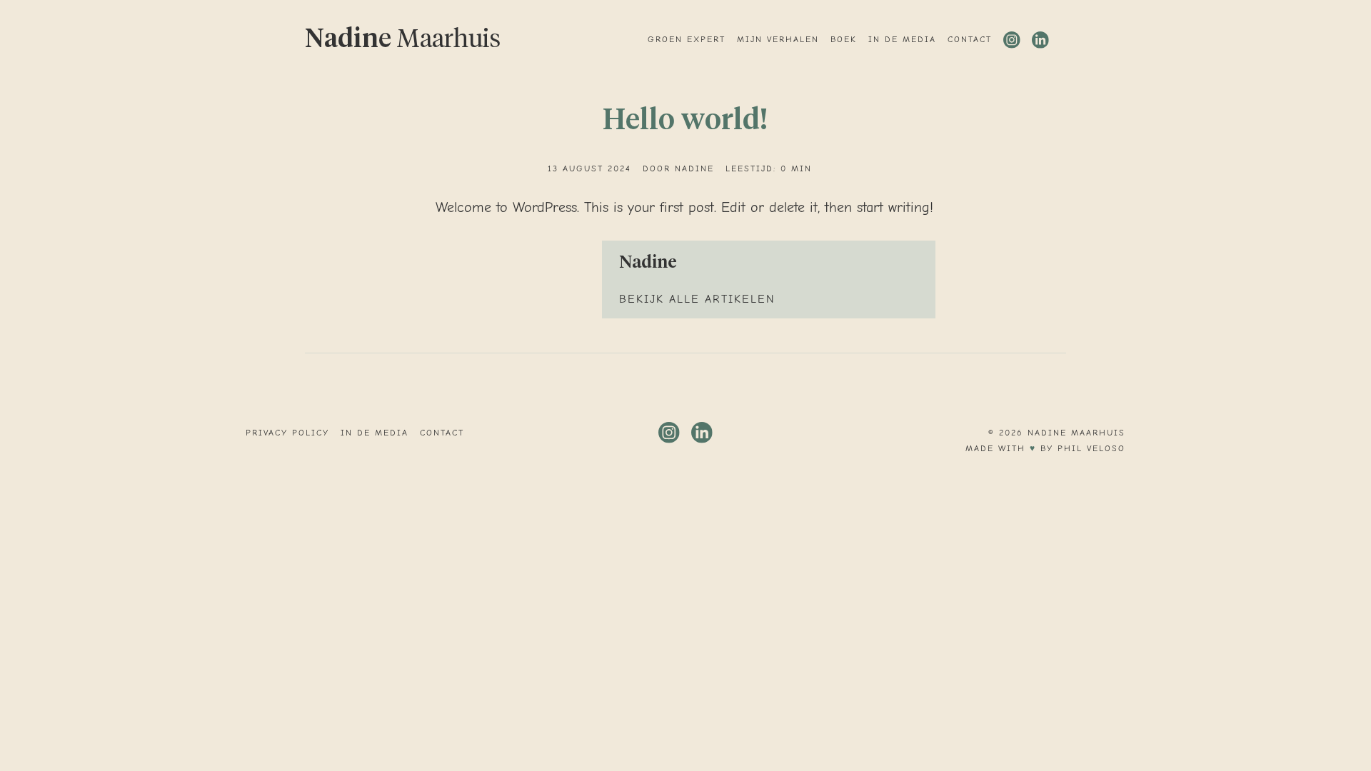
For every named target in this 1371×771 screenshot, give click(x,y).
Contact (970, 39)
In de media (902, 39)
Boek (843, 39)
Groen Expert (686, 39)
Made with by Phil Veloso (1045, 448)
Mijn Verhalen (778, 39)
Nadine (403, 40)
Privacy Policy (287, 433)
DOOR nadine (678, 168)
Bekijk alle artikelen (697, 299)
